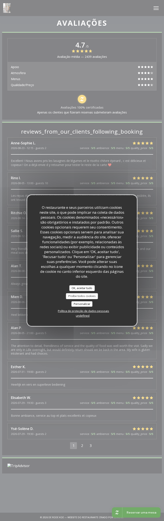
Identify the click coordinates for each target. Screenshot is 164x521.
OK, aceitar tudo (82, 288)
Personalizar (82, 304)
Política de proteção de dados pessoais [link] (83, 311)
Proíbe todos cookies (82, 296)
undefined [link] (82, 316)
